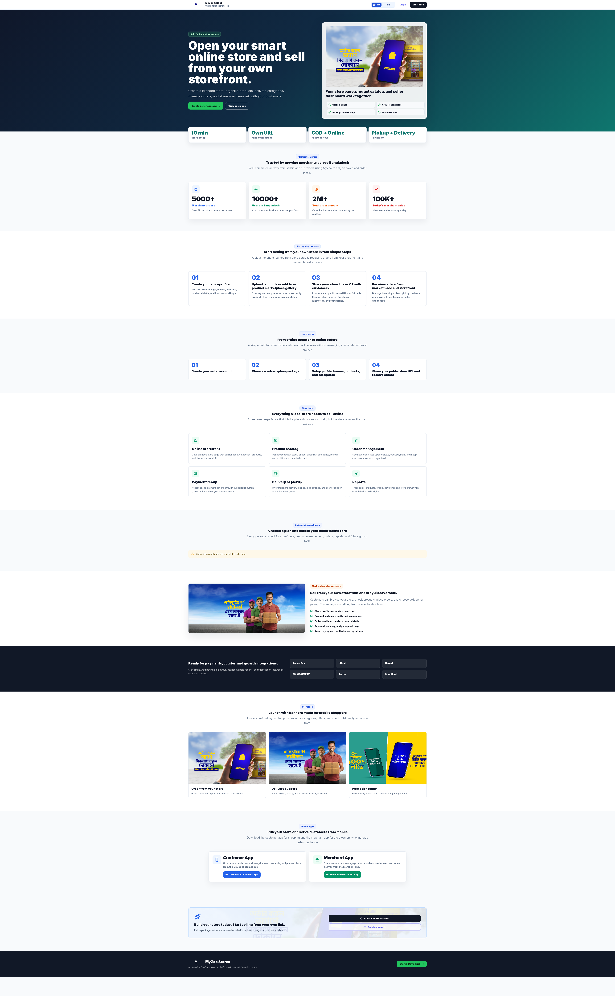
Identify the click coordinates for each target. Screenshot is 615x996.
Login (402, 4)
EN (378, 5)
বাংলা (388, 5)
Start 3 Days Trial (410, 964)
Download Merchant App (344, 874)
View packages (237, 106)
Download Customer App (244, 874)
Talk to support (376, 927)
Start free (418, 4)
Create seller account (204, 106)
